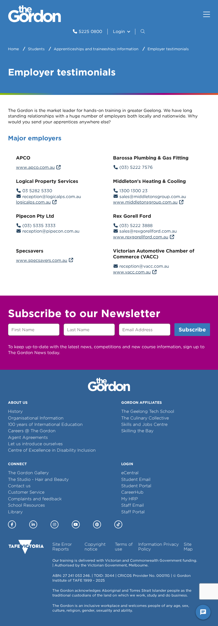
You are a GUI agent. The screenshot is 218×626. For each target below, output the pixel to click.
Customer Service (26, 492)
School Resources (26, 505)
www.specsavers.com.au (41, 260)
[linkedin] (33, 524)
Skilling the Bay (137, 430)
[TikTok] (118, 524)
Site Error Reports (62, 547)
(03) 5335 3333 (39, 225)
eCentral (130, 472)
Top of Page (34, 612)
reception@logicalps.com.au (51, 196)
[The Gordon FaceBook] (12, 524)
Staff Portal (133, 511)
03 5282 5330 (37, 190)
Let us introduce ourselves (35, 443)
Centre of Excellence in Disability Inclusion (52, 450)
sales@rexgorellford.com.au (148, 231)
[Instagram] (54, 524)
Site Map (188, 547)
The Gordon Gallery (28, 472)
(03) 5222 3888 (136, 225)
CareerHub (132, 492)
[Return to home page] (34, 20)
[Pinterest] (97, 524)
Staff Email (132, 505)
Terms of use (124, 547)
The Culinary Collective (145, 418)
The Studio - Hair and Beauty (38, 479)
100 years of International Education (45, 424)
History (15, 411)
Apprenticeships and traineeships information (96, 49)
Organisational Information (36, 418)
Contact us (19, 485)
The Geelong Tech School (147, 411)
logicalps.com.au (33, 202)
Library (15, 511)
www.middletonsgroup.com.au (145, 202)
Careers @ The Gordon (32, 430)
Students (36, 49)
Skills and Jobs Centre (144, 424)
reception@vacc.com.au (144, 266)
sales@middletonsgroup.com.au (152, 196)
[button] (143, 32)
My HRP (129, 498)
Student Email (135, 479)
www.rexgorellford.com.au (140, 237)
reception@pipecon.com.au (50, 231)
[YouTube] (76, 524)
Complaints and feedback (35, 498)
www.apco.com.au (35, 167)
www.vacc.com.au (132, 272)
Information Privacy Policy (158, 547)
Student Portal (136, 485)
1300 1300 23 (133, 190)
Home (13, 49)
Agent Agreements (28, 437)
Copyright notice (95, 547)
